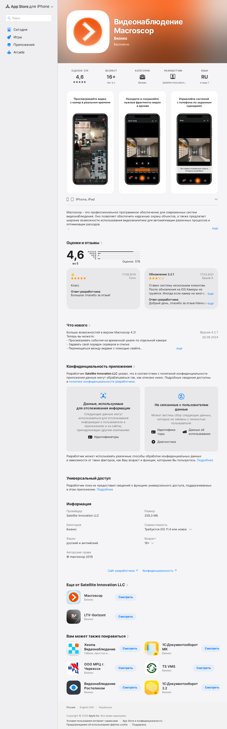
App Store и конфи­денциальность (142, 721)
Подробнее (205, 460)
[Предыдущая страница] (62, 77)
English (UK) (87, 707)
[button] (29, 29)
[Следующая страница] (222, 77)
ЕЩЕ (211, 293)
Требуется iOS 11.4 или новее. (166, 529)
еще (215, 228)
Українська (105, 707)
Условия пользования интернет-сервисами (92, 721)
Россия (71, 707)
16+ (147, 543)
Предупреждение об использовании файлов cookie (97, 724)
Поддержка (139, 724)
